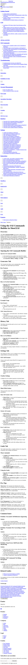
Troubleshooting (5, 60)
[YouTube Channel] (1, 609)
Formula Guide (6, 645)
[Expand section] (2, 37)
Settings (3, 130)
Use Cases (3, 3)
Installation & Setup (5, 78)
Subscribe (14, 660)
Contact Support (4, 580)
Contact (5, 629)
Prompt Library (6, 644)
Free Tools (5, 647)
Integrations (9, 2)
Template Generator (7, 653)
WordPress (3, 180)
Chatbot (2, 84)
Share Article (4, 598)
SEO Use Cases (4, 116)
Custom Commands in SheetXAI (10, 575)
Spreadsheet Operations (6, 99)
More (2, 5)
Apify (2, 208)
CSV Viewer (6, 650)
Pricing (13, 2)
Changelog (5, 625)
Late (2, 203)
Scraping (3, 110)
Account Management (7, 87)
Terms (4, 637)
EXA (2, 214)
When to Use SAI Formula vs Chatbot (11, 573)
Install (11, 6)
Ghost (2, 192)
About (4, 623)
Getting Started (5, 11)
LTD (2, 22)
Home (2, 2)
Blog (4, 624)
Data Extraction (4, 104)
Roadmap (5, 618)
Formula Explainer (7, 649)
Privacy (5, 635)
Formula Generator (7, 648)
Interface (3, 118)
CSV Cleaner (6, 651)
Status (4, 628)
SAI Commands (5, 43)
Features (5, 2)
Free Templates (6, 643)
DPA (4, 638)
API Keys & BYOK (5, 40)
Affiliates (5, 630)
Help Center (3, 222)
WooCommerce (4, 197)
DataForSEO (4, 186)
